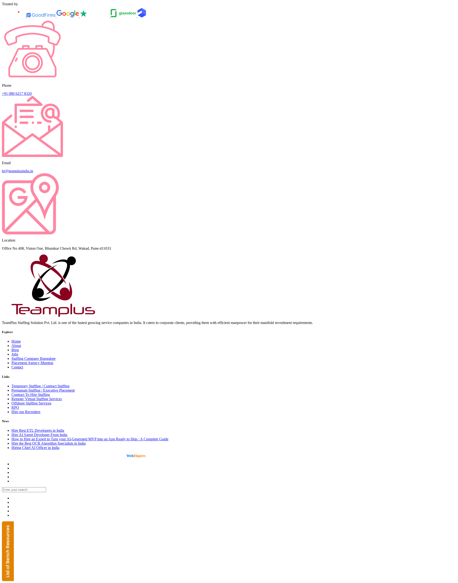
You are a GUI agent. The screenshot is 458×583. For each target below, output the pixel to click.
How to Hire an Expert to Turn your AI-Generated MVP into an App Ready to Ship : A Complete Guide (89, 439)
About (16, 346)
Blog (15, 350)
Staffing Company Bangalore (33, 358)
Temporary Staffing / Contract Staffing (40, 386)
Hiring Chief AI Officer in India (35, 448)
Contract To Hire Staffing (30, 395)
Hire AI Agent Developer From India (39, 435)
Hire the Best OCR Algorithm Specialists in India (48, 443)
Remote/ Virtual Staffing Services (36, 399)
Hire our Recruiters (25, 412)
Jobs (14, 354)
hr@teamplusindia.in (17, 171)
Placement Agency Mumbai (32, 363)
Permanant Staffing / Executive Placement (43, 390)
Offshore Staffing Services (31, 403)
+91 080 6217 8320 (17, 94)
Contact (17, 367)
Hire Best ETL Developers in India (37, 430)
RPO (15, 407)
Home (16, 341)
